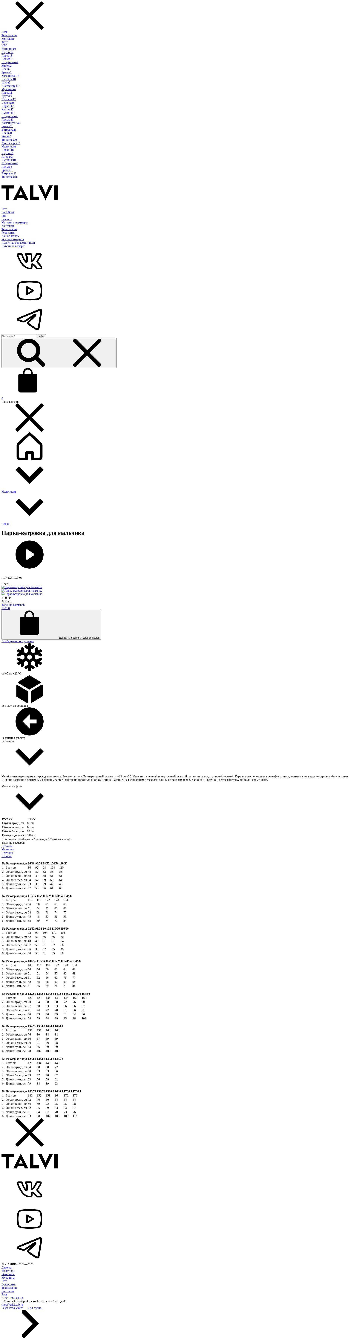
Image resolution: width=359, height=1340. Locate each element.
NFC (4, 45)
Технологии (9, 35)
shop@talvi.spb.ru (12, 1304)
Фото (4, 42)
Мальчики (7, 849)
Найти (41, 336)
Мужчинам (8, 89)
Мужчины (8, 1277)
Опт (4, 209)
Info (3, 215)
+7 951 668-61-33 (12, 1297)
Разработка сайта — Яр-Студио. (21, 1307)
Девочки (7, 846)
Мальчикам (8, 146)
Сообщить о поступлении (17, 641)
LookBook (7, 212)
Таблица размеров (13, 604)
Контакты (7, 38)
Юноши (6, 856)
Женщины (8, 1274)
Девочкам (7, 102)
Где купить (8, 1284)
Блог (4, 32)
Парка (5, 523)
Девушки (7, 852)
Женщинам (8, 48)
